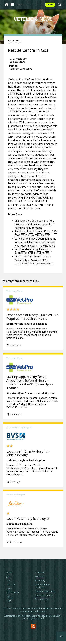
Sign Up (9, 596)
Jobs (8, 576)
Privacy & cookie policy (45, 591)
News (18, 40)
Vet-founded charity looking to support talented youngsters (33, 251)
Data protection (42, 599)
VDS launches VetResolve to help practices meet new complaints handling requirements (34, 224)
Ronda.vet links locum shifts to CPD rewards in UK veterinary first (36, 233)
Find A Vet (10, 584)
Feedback (39, 576)
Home (11, 40)
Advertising (40, 580)
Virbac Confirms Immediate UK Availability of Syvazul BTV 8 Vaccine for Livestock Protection (34, 260)
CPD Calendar (12, 592)
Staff (8, 580)
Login (8, 600)
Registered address (43, 595)
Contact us (39, 572)
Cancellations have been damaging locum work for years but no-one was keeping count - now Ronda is (35, 242)
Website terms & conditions (42, 586)
